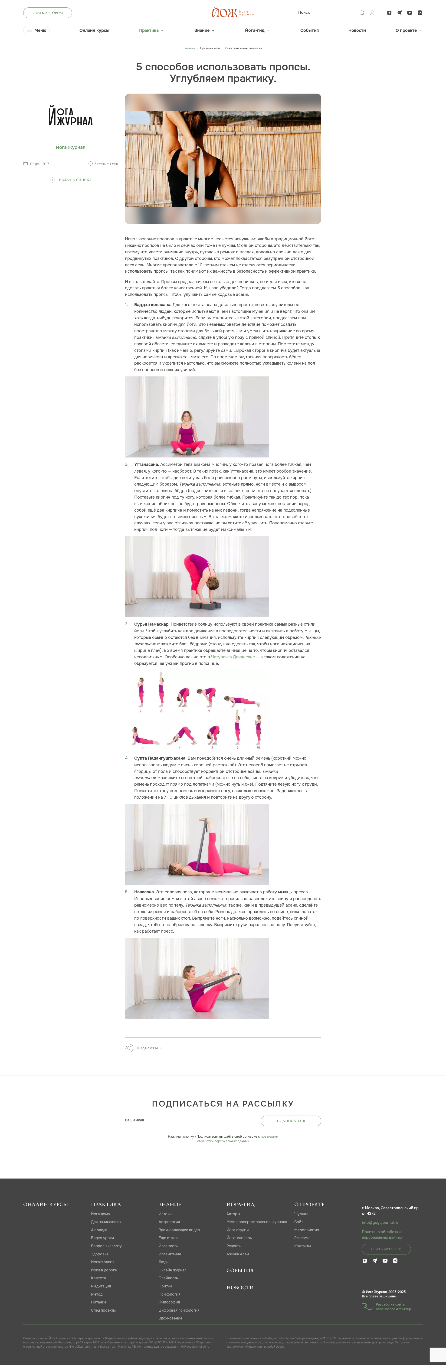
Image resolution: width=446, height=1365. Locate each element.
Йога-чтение (170, 1254)
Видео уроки (102, 1237)
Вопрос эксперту (106, 1246)
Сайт (298, 1221)
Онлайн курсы (94, 30)
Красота (98, 1278)
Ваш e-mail (134, 1120)
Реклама (301, 1237)
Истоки (165, 1214)
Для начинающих (106, 1221)
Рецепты (233, 1246)
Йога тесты (168, 1246)
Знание (202, 30)
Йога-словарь (239, 1237)
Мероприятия (306, 1230)
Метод (96, 1294)
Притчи (165, 1286)
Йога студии (237, 1230)
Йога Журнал (70, 147)
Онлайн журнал (173, 1270)
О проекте (406, 30)
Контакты (302, 1246)
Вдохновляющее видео (179, 1230)
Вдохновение (170, 1318)
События (309, 30)
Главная (189, 48)
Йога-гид (255, 30)
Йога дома (100, 1214)
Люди (164, 1262)
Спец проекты (103, 1310)
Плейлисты (169, 1278)
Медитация (101, 1286)
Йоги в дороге (104, 1270)
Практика (149, 30)
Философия (169, 1302)
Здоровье (99, 1254)
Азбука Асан (237, 1254)
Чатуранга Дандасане (233, 657)
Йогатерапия (103, 1262)
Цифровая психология (179, 1310)
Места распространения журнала (256, 1221)
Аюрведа (99, 1230)
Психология (169, 1294)
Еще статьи (169, 1237)
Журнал (301, 1214)
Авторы (233, 1214)
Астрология (169, 1221)
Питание (98, 1302)
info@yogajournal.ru (380, 1222)
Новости (357, 30)
